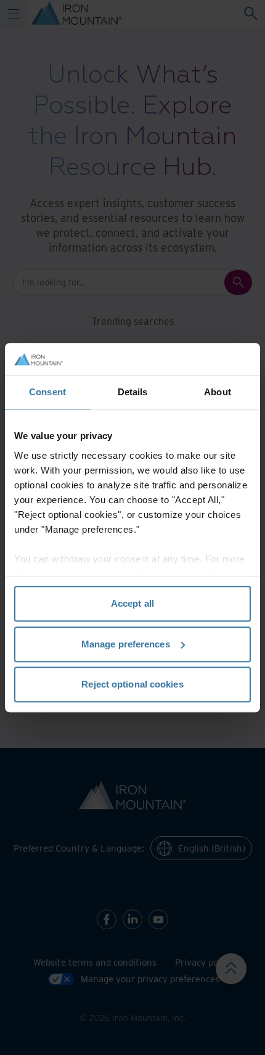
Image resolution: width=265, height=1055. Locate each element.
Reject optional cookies (132, 684)
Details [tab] (133, 392)
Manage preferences (125, 644)
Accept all (132, 603)
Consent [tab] (47, 392)
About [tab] (217, 392)
